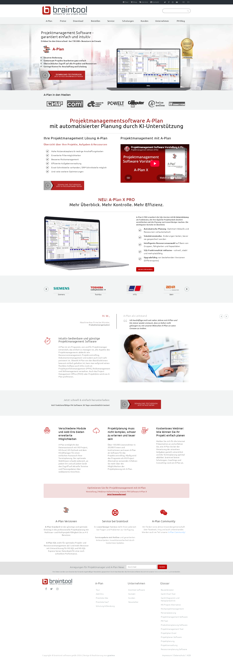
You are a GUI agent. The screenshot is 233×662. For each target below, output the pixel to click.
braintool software (136, 589)
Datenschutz (179, 655)
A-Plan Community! (177, 532)
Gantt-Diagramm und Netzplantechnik (170, 599)
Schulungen (128, 21)
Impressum (167, 655)
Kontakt (155, 2)
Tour (127, 2)
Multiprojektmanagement (172, 608)
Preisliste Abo (102, 598)
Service (145, 2)
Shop (135, 2)
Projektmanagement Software (174, 616)
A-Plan (49, 21)
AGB (189, 655)
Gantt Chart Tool (168, 593)
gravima (111, 655)
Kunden (144, 21)
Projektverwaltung (169, 645)
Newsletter (133, 602)
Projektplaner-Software (171, 637)
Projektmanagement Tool (172, 629)
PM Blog (181, 21)
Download (78, 21)
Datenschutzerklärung (162, 572)
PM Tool (164, 620)
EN (188, 2)
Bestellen (95, 21)
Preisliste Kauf (102, 602)
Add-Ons (100, 593)
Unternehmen (162, 21)
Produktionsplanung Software (174, 625)
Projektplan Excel (169, 633)
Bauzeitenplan (167, 589)
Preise (63, 21)
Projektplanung (168, 641)
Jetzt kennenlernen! (116, 494)
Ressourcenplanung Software (174, 649)
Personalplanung (168, 612)
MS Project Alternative (171, 604)
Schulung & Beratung (105, 606)
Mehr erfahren (145, 269)
